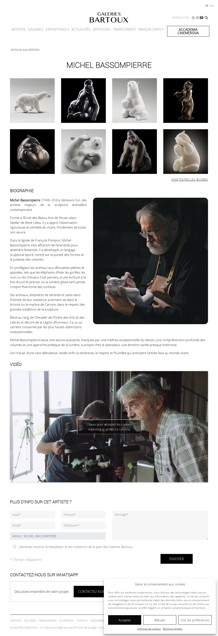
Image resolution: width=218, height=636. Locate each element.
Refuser (159, 620)
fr (206, 6)
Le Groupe (66, 620)
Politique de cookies (149, 628)
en (212, 6)
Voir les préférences (195, 620)
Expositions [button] (56, 29)
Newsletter (180, 17)
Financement (124, 29)
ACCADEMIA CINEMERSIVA (188, 31)
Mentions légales (172, 628)
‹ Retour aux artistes (25, 50)
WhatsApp (193, 17)
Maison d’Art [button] (150, 29)
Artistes (18, 29)
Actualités (81, 29)
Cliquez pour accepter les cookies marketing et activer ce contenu (109, 426)
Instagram (197, 17)
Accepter (124, 620)
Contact (82, 620)
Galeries (35, 29)
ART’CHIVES (101, 29)
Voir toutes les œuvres (189, 179)
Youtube (201, 17)
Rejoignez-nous (102, 620)
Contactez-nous (93, 591)
